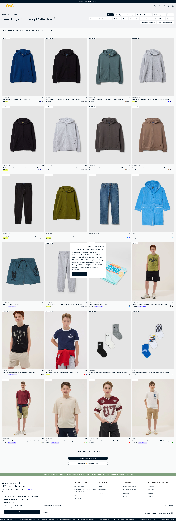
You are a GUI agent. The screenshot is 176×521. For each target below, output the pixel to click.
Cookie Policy (78, 269)
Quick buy (23, 93)
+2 (43, 238)
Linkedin (150, 496)
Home (4, 14)
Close (171, 519)
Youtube (151, 493)
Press (100, 486)
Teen (8, 14)
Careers (101, 493)
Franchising (102, 489)
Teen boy (15, 14)
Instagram (151, 489)
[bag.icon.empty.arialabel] (173, 6)
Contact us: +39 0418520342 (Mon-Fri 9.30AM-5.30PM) (86, 490)
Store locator (78, 498)
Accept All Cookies (79, 274)
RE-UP (125, 496)
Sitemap (46, 512)
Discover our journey (129, 486)
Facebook (151, 486)
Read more (129, 474)
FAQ (75, 495)
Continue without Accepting (95, 246)
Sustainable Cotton (129, 489)
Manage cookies (96, 274)
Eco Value (126, 493)
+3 (43, 101)
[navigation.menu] (3, 6)
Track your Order (79, 486)
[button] (160, 6)
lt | (170, 505)
